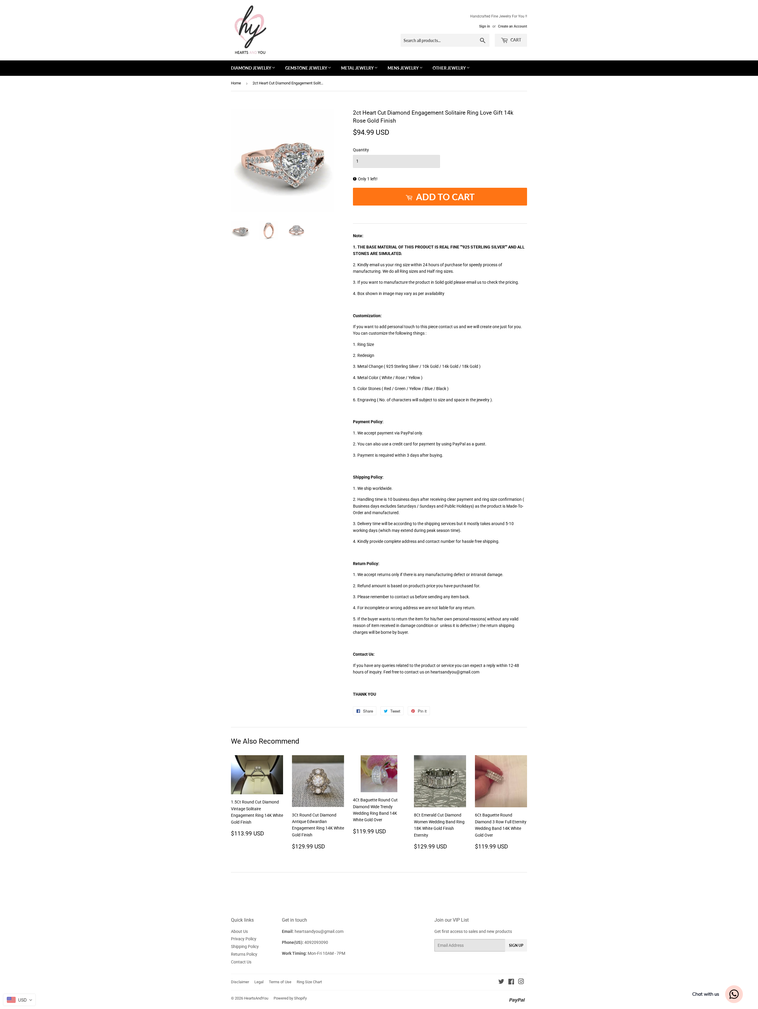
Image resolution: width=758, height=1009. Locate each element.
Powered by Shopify (290, 998)
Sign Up (516, 945)
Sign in (484, 26)
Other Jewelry (449, 67)
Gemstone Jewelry (306, 67)
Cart (515, 39)
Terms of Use (280, 982)
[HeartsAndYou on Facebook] (511, 982)
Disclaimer (240, 982)
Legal (259, 982)
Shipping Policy (245, 946)
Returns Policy (244, 954)
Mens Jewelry (403, 67)
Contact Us (241, 962)
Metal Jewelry (357, 67)
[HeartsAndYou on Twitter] (501, 982)
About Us (239, 931)
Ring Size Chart (309, 982)
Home (236, 83)
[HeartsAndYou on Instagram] (521, 982)
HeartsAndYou (256, 998)
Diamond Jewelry (251, 67)
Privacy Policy (243, 938)
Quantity (361, 149)
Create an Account (512, 26)
